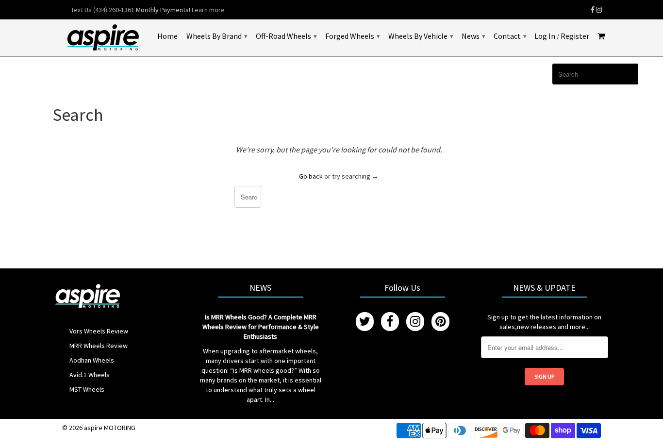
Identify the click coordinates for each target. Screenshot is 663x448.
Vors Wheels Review (98, 331)
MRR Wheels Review (98, 345)
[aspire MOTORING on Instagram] (599, 9)
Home (167, 36)
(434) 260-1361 (113, 9)
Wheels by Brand (216, 36)
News (473, 36)
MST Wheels (86, 389)
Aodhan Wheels (91, 360)
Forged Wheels (352, 36)
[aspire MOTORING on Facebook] (593, 9)
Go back (311, 176)
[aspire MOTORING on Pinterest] (440, 321)
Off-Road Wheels (286, 36)
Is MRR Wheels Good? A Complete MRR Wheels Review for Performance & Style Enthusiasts (260, 327)
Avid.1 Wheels (89, 374)
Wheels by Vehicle (420, 36)
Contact (510, 36)
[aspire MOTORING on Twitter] (365, 321)
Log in (544, 36)
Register (575, 36)
